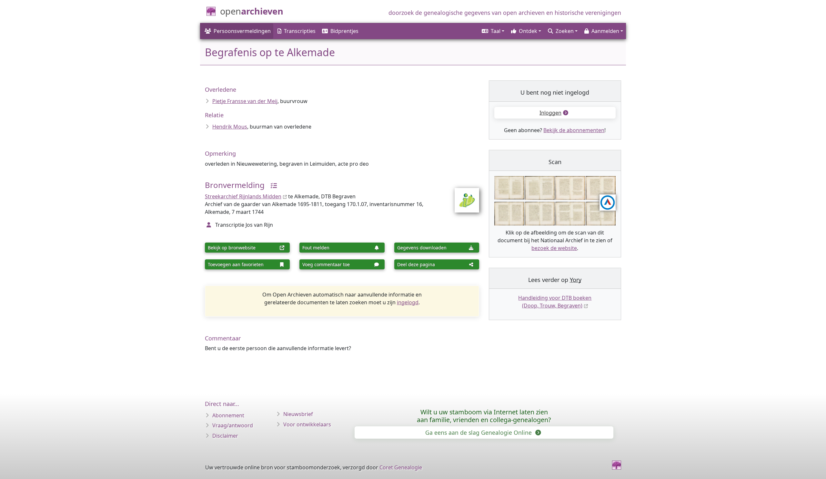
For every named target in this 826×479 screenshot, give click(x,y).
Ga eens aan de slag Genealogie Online (479, 432)
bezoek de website (554, 248)
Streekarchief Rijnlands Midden (243, 196)
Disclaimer (225, 435)
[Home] (616, 465)
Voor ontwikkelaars (307, 424)
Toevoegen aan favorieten (236, 264)
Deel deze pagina (416, 264)
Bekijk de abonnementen (573, 130)
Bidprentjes (344, 31)
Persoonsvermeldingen (242, 31)
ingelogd (407, 302)
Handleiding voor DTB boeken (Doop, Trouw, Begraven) (554, 301)
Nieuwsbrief (298, 414)
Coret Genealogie (400, 467)
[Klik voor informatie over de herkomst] (271, 185)
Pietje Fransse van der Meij (244, 101)
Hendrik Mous (229, 126)
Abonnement (228, 415)
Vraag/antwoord (232, 425)
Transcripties (300, 31)
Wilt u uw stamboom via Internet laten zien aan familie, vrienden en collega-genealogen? (484, 416)
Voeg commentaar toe (326, 264)
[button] (492, 31)
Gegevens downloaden (422, 248)
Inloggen (550, 112)
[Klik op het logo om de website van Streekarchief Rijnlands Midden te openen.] (463, 196)
